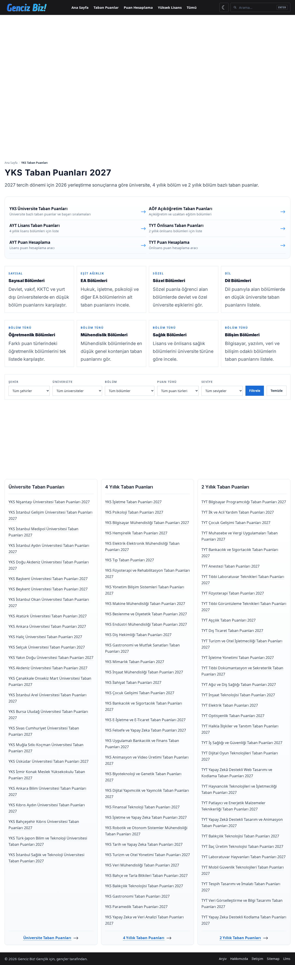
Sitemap (273, 958)
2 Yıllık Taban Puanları (240, 937)
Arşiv (223, 958)
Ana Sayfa (79, 7)
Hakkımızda (239, 958)
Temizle (277, 390)
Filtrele (254, 390)
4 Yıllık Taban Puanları (143, 937)
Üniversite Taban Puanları (47, 937)
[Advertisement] (147, 49)
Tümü (192, 7)
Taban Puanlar (106, 7)
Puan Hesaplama (138, 7)
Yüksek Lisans (170, 7)
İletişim (257, 958)
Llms (286, 958)
